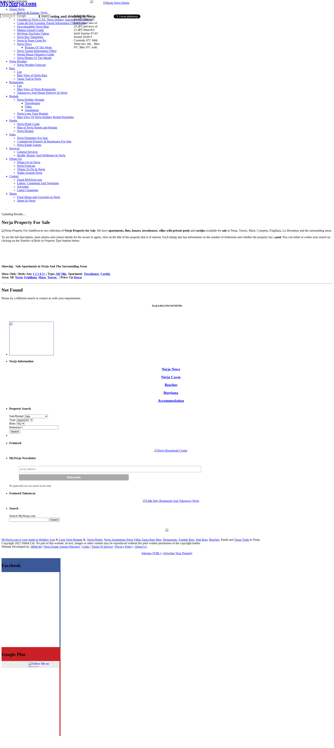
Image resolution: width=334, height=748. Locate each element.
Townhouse (92, 273)
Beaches (171, 385)
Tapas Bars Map (151, 539)
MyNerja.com (18, 3)
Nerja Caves (171, 377)
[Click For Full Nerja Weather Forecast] (91, 2)
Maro (42, 277)
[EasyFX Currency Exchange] (167, 530)
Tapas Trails (241, 539)
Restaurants (170, 539)
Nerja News (171, 369)
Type (12, 419)
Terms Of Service (102, 546)
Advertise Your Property (178, 553)
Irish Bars (202, 539)
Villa (63, 273)
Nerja (19, 277)
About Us (141, 546)
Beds (12, 423)
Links (85, 546)
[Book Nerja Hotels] (116, 2)
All (57, 273)
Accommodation (171, 401)
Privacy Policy (124, 546)
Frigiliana (31, 277)
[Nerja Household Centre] (170, 450)
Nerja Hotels (94, 539)
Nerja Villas (133, 539)
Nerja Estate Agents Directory (62, 546)
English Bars (186, 539)
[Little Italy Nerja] (171, 500)
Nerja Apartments (114, 539)
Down (78, 277)
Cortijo (106, 273)
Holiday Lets (47, 539)
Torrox (52, 277)
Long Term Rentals (70, 539)
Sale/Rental (16, 416)
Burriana (171, 393)
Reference (15, 427)
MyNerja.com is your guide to (20, 539)
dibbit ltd (36, 546)
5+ (44, 273)
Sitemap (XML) (151, 553)
